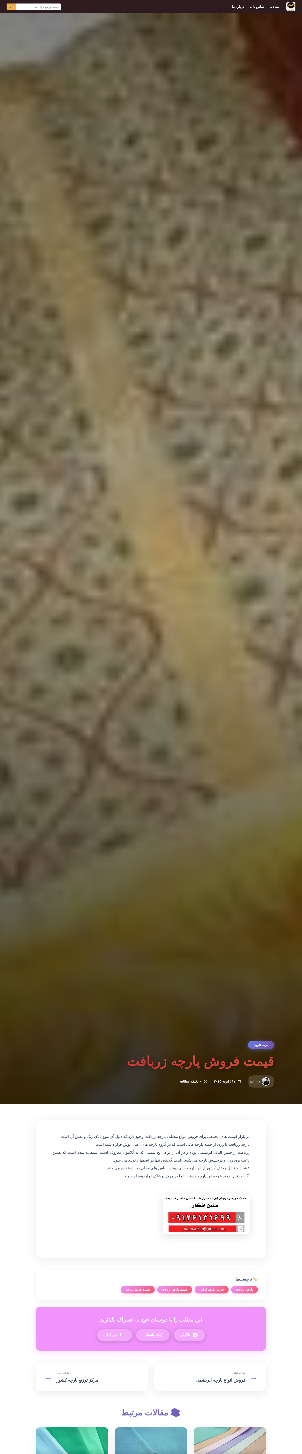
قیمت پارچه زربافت (174, 1289)
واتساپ (149, 1335)
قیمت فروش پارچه (138, 1289)
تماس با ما (257, 6)
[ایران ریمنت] (290, 7)
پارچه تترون (261, 1045)
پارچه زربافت (244, 1289)
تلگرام (185, 1335)
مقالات (274, 6)
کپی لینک (111, 1335)
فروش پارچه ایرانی (211, 1289)
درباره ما (238, 6)
